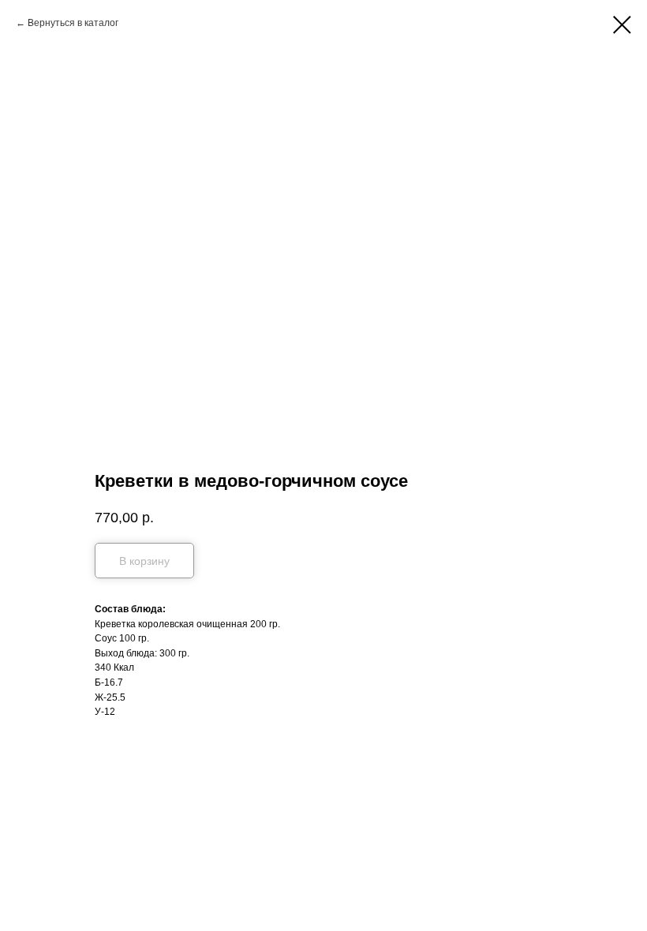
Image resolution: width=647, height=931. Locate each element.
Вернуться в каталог (73, 22)
